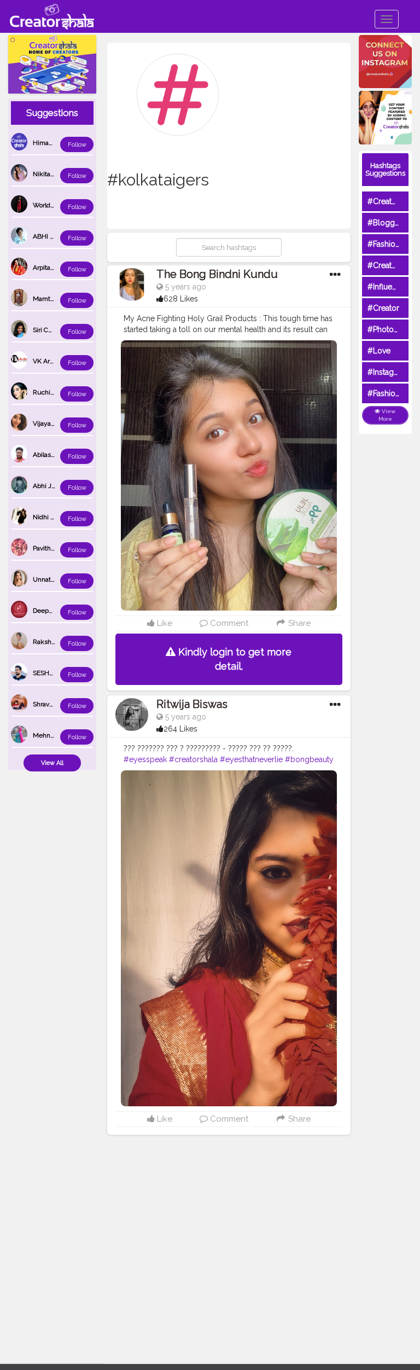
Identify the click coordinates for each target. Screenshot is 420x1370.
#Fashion (384, 244)
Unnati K (46, 579)
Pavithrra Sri (50, 548)
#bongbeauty (309, 759)
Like (163, 623)
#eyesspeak (145, 759)
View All (52, 763)
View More (387, 415)
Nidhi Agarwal (53, 517)
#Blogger (385, 222)
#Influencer (388, 286)
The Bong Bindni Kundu (217, 274)
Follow (77, 144)
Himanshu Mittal (58, 143)
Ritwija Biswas (192, 704)
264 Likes (180, 728)
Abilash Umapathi (59, 454)
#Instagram (387, 372)
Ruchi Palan (50, 392)
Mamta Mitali (52, 299)
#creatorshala (193, 759)
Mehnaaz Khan (55, 735)
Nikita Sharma (53, 174)
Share (298, 623)
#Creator (383, 308)
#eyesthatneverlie (251, 759)
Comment (228, 623)
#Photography (393, 329)
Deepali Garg (52, 610)
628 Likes (181, 298)
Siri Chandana (53, 330)
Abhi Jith (46, 486)
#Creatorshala (392, 201)
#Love (379, 350)
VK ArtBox (48, 361)
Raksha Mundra (56, 642)
